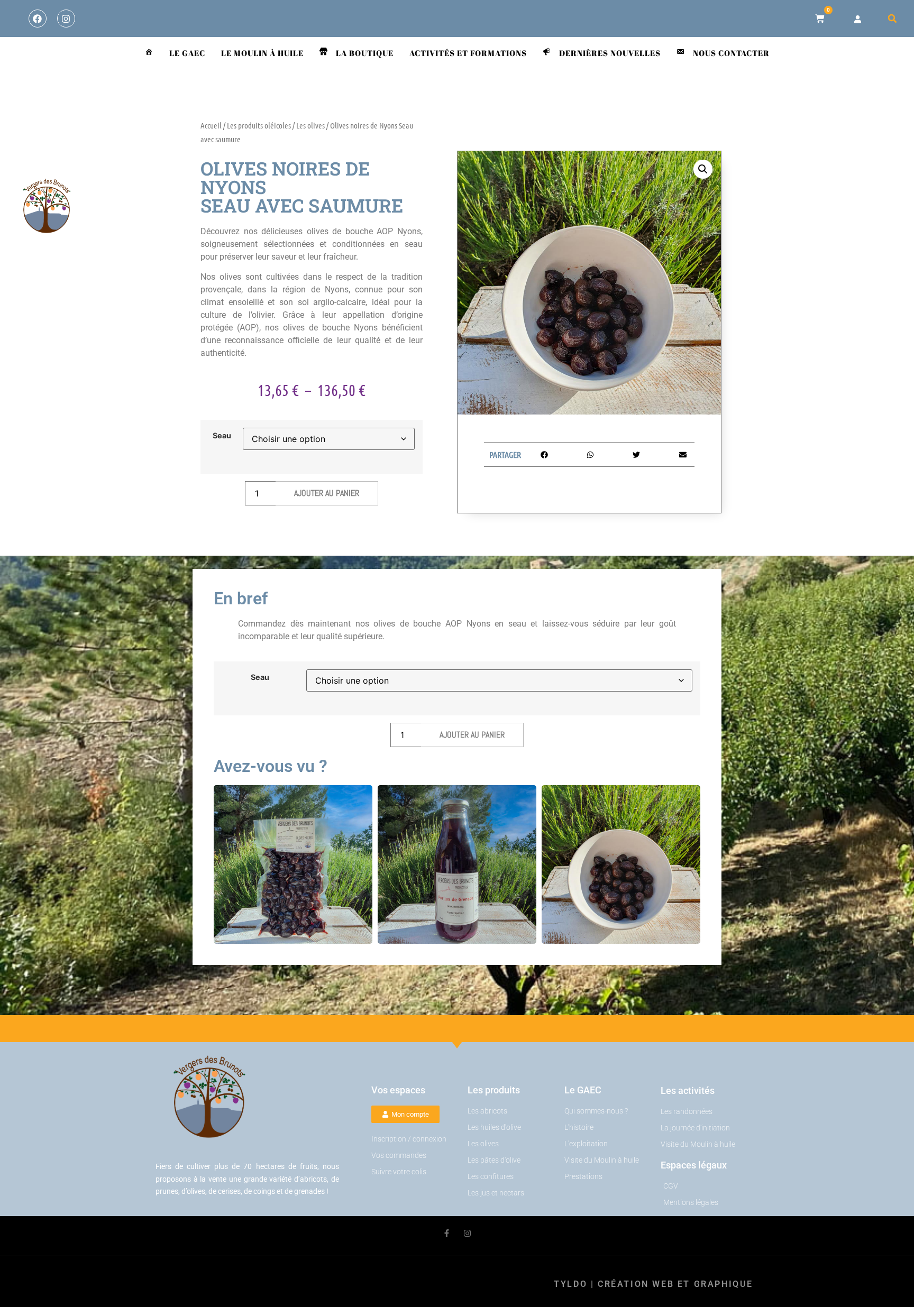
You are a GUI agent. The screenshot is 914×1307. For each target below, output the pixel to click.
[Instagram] (66, 18)
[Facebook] (38, 18)
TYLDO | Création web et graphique (653, 1284)
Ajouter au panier (326, 493)
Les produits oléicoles (259, 125)
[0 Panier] (820, 18)
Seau (222, 435)
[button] (892, 18)
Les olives (310, 125)
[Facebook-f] (447, 1233)
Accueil (211, 125)
